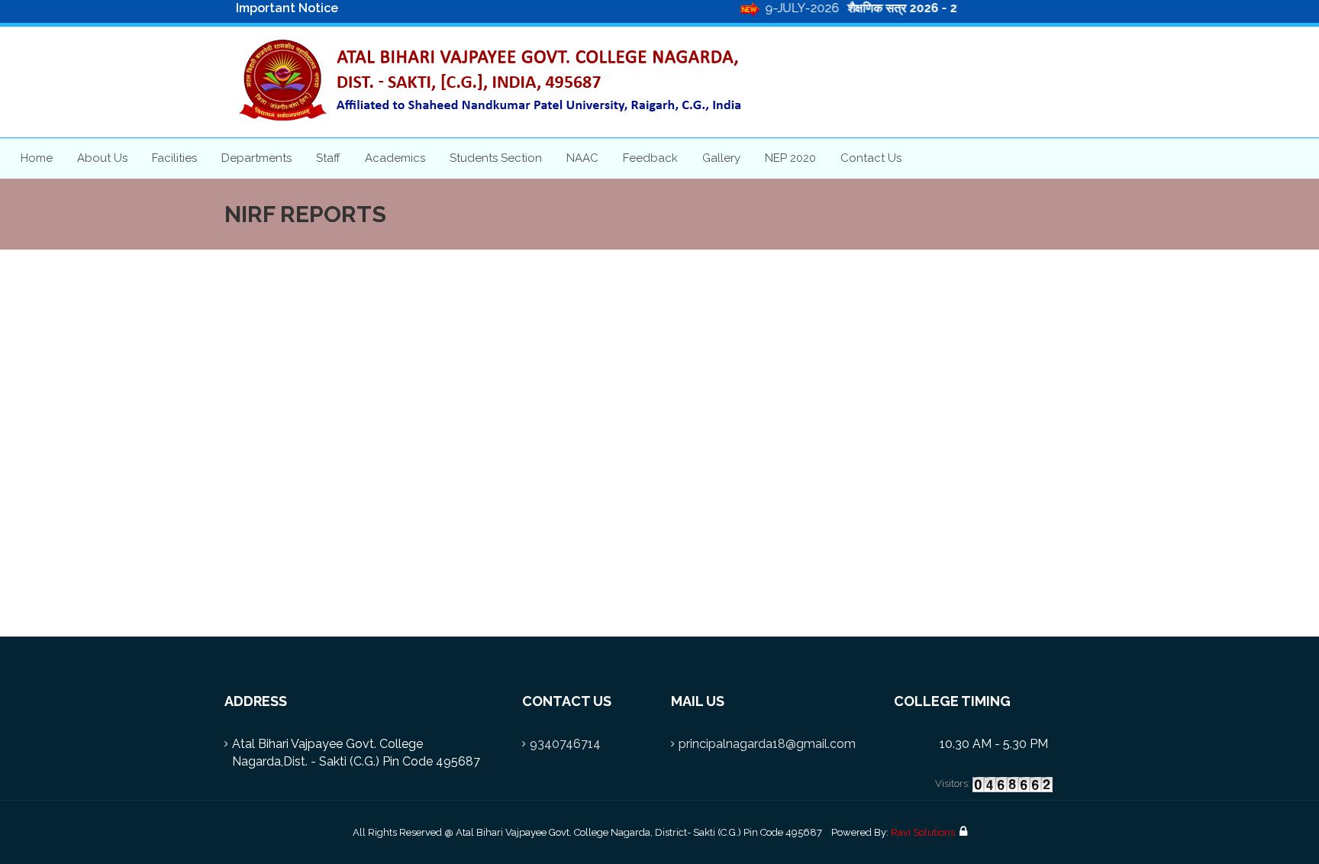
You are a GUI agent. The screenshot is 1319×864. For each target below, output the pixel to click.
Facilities (174, 158)
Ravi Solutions (923, 832)
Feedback (650, 158)
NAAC (582, 158)
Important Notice (287, 8)
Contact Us (870, 158)
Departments (256, 158)
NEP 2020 (790, 158)
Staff (328, 158)
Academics (395, 158)
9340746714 (565, 744)
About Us (102, 158)
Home (37, 158)
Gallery (721, 158)
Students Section (496, 158)
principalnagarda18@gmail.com (767, 744)
